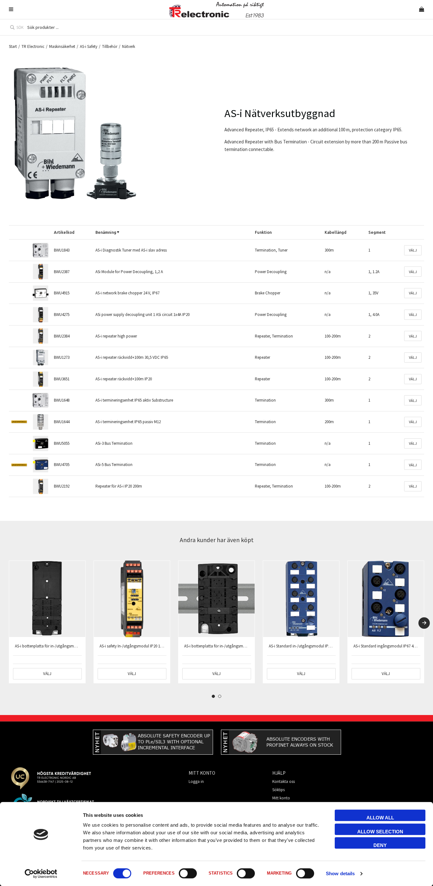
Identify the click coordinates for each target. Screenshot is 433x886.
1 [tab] (213, 696)
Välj (413, 250)
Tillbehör (109, 46)
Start (13, 46)
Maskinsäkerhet (62, 46)
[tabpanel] (47, 622)
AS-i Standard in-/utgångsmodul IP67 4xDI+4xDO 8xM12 (316, 646)
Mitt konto (281, 798)
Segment (376, 232)
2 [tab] (219, 696)
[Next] (424, 623)
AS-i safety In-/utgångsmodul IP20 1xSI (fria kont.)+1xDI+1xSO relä (155, 646)
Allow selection (380, 831)
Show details (340, 873)
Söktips (278, 789)
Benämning (105, 232)
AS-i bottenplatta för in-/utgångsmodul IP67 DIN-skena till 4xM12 (239, 646)
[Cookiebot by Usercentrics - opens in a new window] (41, 873)
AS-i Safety (88, 46)
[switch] (188, 873)
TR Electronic (33, 46)
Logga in (196, 781)
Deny (380, 845)
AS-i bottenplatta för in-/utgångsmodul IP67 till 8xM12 (61, 646)
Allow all (380, 817)
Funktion (263, 232)
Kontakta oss (283, 781)
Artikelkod (64, 232)
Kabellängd (335, 232)
